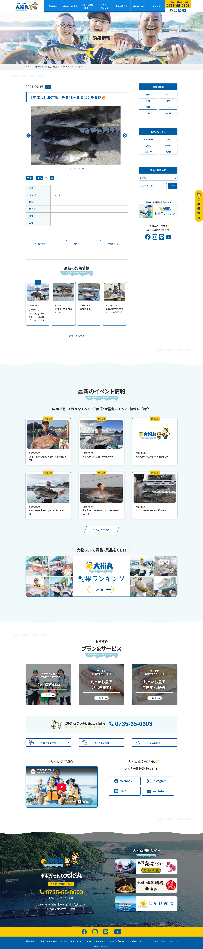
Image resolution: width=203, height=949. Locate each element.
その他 (168, 113)
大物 (148, 113)
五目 (148, 107)
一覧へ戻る (76, 243)
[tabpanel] (76, 135)
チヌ (48, 86)
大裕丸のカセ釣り (70, 6)
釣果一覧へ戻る (76, 336)
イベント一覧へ (101, 529)
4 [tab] (82, 166)
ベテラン (168, 145)
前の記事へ (42, 243)
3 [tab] (78, 166)
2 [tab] (74, 166)
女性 (168, 139)
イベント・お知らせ (96, 941)
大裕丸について (139, 6)
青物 (168, 101)
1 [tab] (70, 166)
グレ (168, 94)
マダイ (148, 94)
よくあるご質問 (157, 941)
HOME (28, 66)
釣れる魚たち (122, 6)
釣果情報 (53, 6)
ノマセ (168, 107)
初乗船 (148, 145)
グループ (148, 152)
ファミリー (148, 139)
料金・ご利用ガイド (87, 6)
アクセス (156, 6)
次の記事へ (110, 243)
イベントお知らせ (104, 6)
